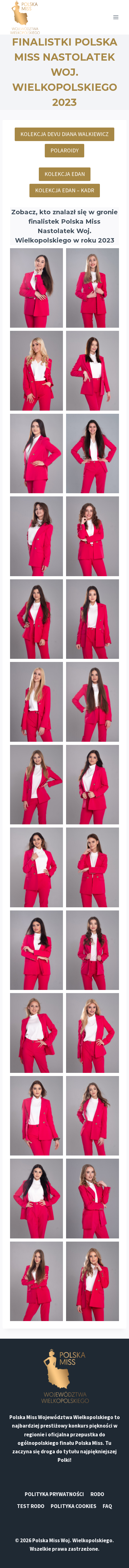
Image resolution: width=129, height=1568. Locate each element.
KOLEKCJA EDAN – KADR (64, 190)
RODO (97, 1494)
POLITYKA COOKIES (73, 1506)
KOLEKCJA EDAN (64, 174)
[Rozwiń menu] (115, 17)
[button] (36, 288)
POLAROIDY (64, 150)
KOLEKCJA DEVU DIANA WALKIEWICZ (64, 134)
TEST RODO (30, 1506)
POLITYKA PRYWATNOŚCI (54, 1494)
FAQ (107, 1506)
